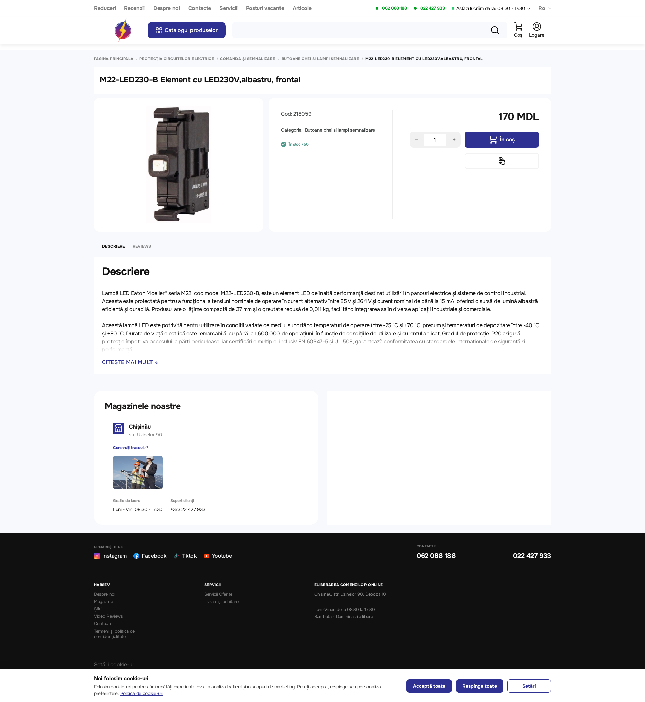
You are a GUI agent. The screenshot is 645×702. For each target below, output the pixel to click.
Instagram (114, 555)
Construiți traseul (128, 447)
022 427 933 (432, 8)
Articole (302, 8)
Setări (529, 686)
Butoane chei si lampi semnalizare (320, 59)
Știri (97, 609)
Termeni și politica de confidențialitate (114, 634)
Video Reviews (108, 616)
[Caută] (495, 30)
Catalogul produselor (191, 30)
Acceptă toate (429, 686)
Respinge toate (479, 686)
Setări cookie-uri (115, 664)
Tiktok (189, 555)
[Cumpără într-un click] (502, 161)
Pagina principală (113, 59)
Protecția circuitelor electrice (176, 59)
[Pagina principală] (122, 30)
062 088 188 (394, 8)
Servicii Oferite (218, 594)
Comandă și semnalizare (247, 59)
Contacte (199, 8)
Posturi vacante (265, 8)
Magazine (103, 601)
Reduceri (105, 8)
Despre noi (166, 8)
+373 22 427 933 (187, 509)
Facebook (154, 555)
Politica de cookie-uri (141, 693)
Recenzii (134, 8)
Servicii (228, 8)
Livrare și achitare (221, 601)
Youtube (222, 555)
